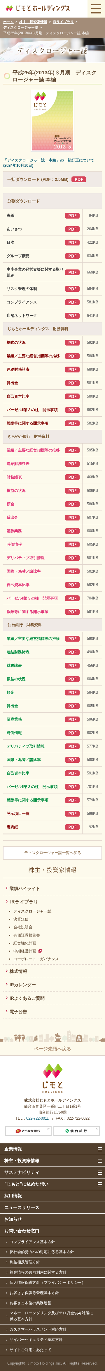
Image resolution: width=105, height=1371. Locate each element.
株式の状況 (16, 343)
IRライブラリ (63, 22)
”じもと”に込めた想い (26, 1183)
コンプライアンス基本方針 (32, 1242)
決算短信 (21, 919)
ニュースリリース (21, 1207)
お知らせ (13, 1219)
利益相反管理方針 (25, 1262)
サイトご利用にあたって (30, 1350)
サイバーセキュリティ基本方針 (36, 1339)
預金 (10, 504)
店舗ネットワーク (22, 316)
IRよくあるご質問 (27, 998)
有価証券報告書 (26, 935)
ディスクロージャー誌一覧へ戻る (52, 853)
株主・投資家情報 (33, 22)
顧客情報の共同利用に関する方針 (38, 1272)
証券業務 (14, 531)
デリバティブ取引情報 (26, 558)
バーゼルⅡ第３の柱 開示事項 (32, 410)
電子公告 (18, 1011)
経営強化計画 (24, 943)
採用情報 (13, 1195)
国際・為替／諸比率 (24, 571)
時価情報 (14, 544)
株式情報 (18, 971)
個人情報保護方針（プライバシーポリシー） (47, 1282)
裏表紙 (12, 827)
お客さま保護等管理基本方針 (34, 1293)
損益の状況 (16, 491)
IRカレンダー (23, 984)
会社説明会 (22, 927)
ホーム (8, 22)
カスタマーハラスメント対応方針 (38, 1329)
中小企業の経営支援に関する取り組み (35, 272)
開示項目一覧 (18, 814)
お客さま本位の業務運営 (30, 1303)
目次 (10, 242)
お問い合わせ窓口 (21, 1230)
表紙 (10, 216)
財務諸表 (14, 477)
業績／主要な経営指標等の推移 (33, 356)
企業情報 (13, 1148)
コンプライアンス (22, 302)
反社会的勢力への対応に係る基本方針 (42, 1252)
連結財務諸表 (18, 369)
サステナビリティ (21, 1172)
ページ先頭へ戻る (52, 1048)
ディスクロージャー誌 (20, 27)
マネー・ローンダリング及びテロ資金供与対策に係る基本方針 (51, 1316)
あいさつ (14, 229)
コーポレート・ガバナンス (36, 959)
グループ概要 (18, 256)
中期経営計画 (24, 951)
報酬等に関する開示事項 (27, 423)
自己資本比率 (18, 396)
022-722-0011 (37, 1118)
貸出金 (12, 383)
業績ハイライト (25, 888)
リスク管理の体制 (22, 289)
